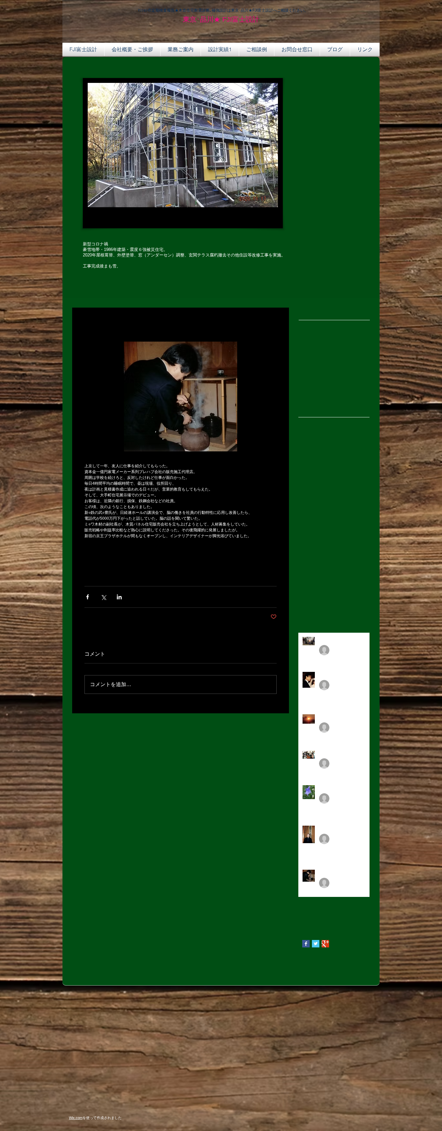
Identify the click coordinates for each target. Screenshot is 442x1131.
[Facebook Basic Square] (306, 943)
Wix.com (76, 1118)
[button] (365, 49)
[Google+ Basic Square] (325, 943)
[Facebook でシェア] (87, 597)
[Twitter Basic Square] (315, 943)
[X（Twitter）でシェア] (103, 597)
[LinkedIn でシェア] (119, 597)
